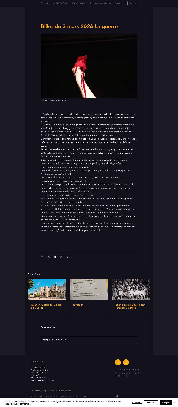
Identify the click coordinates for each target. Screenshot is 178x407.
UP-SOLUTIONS (80, 396)
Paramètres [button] (137, 402)
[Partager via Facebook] (42, 256)
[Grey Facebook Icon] (117, 396)
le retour (78, 304)
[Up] (118, 362)
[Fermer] (174, 402)
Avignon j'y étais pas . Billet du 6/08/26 (46, 306)
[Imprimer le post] (67, 256)
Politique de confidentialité (20, 403)
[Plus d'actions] (135, 19)
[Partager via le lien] (61, 256)
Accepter (166, 402)
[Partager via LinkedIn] (55, 256)
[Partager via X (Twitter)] (48, 256)
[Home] (126, 362)
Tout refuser (151, 402)
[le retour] (89, 289)
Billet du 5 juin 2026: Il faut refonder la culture (130, 306)
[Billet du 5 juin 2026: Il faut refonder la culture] (131, 289)
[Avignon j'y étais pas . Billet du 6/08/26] (47, 289)
